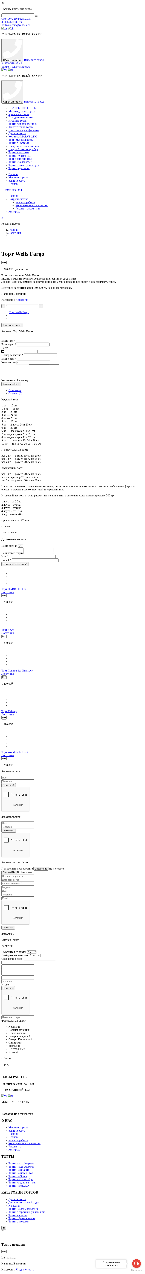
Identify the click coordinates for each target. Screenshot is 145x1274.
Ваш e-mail (8, 358)
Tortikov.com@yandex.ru (15, 24)
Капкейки (14, 1205)
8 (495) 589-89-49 (11, 21)
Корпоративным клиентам (32, 205)
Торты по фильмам (19, 155)
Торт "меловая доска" (21, 139)
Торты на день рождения (23, 1208)
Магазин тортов (18, 177)
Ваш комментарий (12, 552)
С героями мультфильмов (23, 130)
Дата (4, 347)
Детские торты (17, 133)
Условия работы (25, 202)
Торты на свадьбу (19, 1185)
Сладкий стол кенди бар (23, 149)
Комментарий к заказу (14, 380)
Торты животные (18, 152)
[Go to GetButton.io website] (136, 1270)
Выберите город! (34, 59)
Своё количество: (11, 958)
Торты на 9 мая (17, 1176)
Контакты (14, 211)
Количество (8, 362)
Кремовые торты (18, 114)
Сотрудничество (18, 198)
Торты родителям (19, 168)
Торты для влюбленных (22, 123)
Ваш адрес (8, 344)
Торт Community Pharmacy (17, 670)
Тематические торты (20, 126)
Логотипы (14, 232)
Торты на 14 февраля (21, 1163)
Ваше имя (8, 340)
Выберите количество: (14, 955)
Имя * (5, 556)
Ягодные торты (17, 120)
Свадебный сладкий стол (23, 146)
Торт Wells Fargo (19, 312)
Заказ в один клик (12, 325)
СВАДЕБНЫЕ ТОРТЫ (22, 107)
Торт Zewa (7, 629)
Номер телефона (12, 354)
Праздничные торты (20, 117)
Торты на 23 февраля (21, 1166)
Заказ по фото (16, 180)
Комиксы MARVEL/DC (22, 136)
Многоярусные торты (21, 111)
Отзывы (13, 183)
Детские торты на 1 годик (24, 1202)
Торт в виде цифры (20, 158)
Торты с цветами (18, 142)
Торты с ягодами (18, 1221)
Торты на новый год (20, 1172)
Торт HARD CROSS (13, 588)
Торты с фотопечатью (21, 1218)
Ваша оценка (9, 545)
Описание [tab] (14, 390)
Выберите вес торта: (13, 951)
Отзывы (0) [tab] (15, 393)
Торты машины (17, 1215)
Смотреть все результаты (16, 18)
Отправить (8, 785)
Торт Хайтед (9, 711)
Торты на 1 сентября (20, 1179)
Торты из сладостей (20, 161)
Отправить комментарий (15, 564)
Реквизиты (15, 1146)
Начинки (13, 195)
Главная (13, 174)
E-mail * (6, 560)
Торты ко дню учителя (22, 1182)
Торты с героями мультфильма (26, 1211)
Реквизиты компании (28, 208)
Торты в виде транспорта (23, 165)
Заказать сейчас (11, 384)
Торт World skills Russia (15, 752)
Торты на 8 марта (18, 1169)
